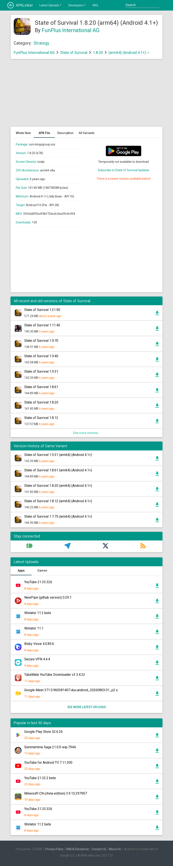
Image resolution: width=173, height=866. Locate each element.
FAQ (95, 5)
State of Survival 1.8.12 (41, 418)
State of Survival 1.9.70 (41, 341)
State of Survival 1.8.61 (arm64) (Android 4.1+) (58, 470)
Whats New (23, 133)
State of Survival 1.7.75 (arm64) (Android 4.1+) (58, 516)
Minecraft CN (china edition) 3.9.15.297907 (55, 793)
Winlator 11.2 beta (37, 613)
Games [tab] (42, 570)
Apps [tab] (21, 570)
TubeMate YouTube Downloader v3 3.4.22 (54, 675)
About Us (115, 849)
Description (65, 133)
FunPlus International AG (71, 30)
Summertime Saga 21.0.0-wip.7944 (50, 747)
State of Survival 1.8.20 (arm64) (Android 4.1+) (58, 486)
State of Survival (73, 52)
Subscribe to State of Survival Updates (123, 170)
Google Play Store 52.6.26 (43, 732)
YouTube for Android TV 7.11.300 (48, 763)
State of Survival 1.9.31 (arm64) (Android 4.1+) (58, 455)
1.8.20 (98, 52)
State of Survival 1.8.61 (41, 387)
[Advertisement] (86, 94)
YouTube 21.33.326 (38, 582)
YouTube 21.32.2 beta (40, 778)
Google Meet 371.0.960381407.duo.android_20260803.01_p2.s (71, 690)
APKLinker (24, 5)
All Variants (87, 133)
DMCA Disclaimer (77, 849)
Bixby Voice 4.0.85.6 (39, 644)
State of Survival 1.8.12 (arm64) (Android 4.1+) (58, 501)
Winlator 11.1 (33, 628)
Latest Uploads (49, 5)
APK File (44, 133)
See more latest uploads (86, 707)
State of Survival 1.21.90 (42, 310)
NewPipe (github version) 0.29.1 (48, 597)
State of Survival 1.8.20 (41, 402)
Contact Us (99, 849)
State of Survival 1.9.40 (41, 356)
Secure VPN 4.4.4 (37, 659)
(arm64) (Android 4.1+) (127, 52)
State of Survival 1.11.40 (42, 325)
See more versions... (86, 433)
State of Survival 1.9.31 (41, 371)
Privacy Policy (54, 849)
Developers (75, 5)
